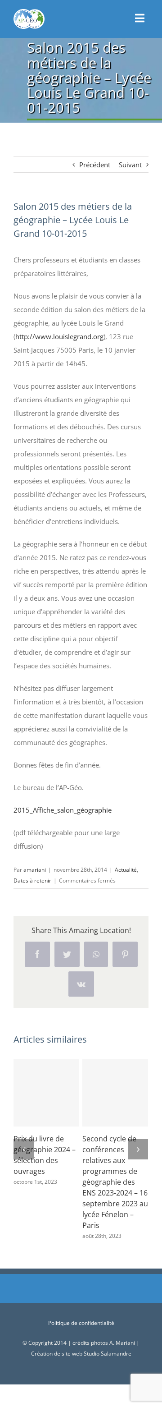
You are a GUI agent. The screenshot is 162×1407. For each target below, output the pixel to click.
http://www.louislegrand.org (59, 336)
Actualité (126, 870)
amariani (34, 870)
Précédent (94, 164)
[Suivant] (138, 1149)
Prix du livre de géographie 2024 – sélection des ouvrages (46, 1092)
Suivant (130, 164)
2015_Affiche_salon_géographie (63, 809)
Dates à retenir (32, 880)
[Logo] (29, 12)
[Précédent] (24, 1149)
